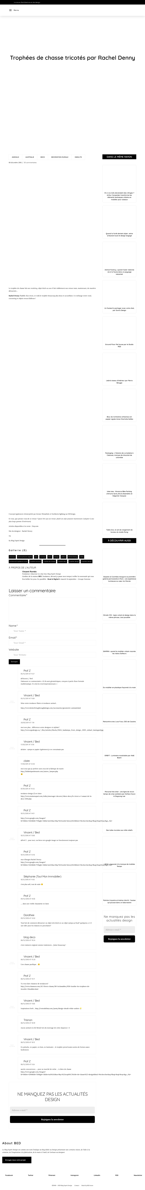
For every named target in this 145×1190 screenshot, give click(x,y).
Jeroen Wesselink (42, 514)
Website (14, 649)
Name (13, 625)
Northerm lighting (58, 514)
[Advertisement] (72, 35)
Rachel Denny (27, 531)
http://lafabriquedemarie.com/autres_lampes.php (39, 771)
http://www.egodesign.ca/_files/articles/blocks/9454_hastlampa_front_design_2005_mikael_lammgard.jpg (62, 730)
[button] (14, 10)
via (10, 536)
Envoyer (14, 661)
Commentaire (18, 595)
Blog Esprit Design (18, 541)
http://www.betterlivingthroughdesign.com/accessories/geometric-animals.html (51, 708)
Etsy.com (35, 526)
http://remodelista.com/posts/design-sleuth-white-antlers (57, 1008)
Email (13, 637)
